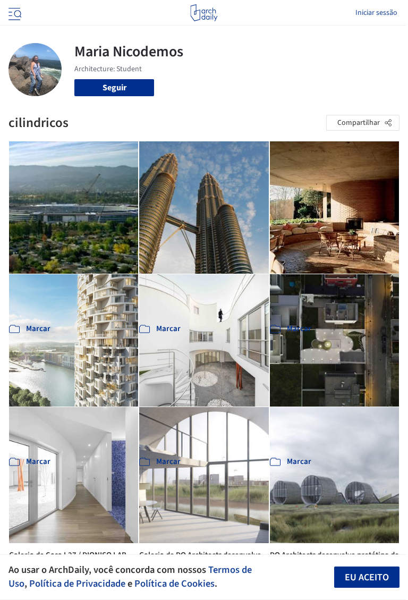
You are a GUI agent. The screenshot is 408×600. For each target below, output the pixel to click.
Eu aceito (367, 577)
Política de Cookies (174, 583)
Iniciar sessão (376, 12)
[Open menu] (13, 12)
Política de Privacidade (77, 583)
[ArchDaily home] (203, 12)
